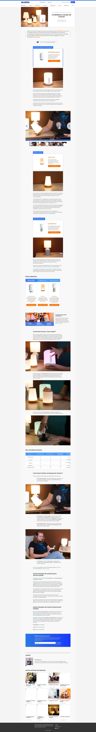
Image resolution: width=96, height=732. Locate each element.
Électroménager (23, 5)
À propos (56, 724)
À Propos (49, 2)
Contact (56, 725)
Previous (27, 126)
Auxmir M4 (37, 37)
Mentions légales (58, 726)
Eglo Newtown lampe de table (39, 617)
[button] (34, 454)
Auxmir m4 (51, 157)
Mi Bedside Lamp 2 (62, 31)
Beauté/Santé (37, 5)
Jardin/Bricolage (52, 5)
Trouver (72, 2)
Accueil (53, 12)
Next (69, 126)
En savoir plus (60, 323)
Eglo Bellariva (52, 223)
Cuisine (30, 5)
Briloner (34, 611)
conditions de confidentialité (57, 644)
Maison (60, 5)
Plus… (73, 5)
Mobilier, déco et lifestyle (67, 12)
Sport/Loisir (45, 5)
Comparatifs (42, 2)
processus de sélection (50, 42)
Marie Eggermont (62, 20)
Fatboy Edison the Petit (37, 578)
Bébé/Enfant (66, 5)
